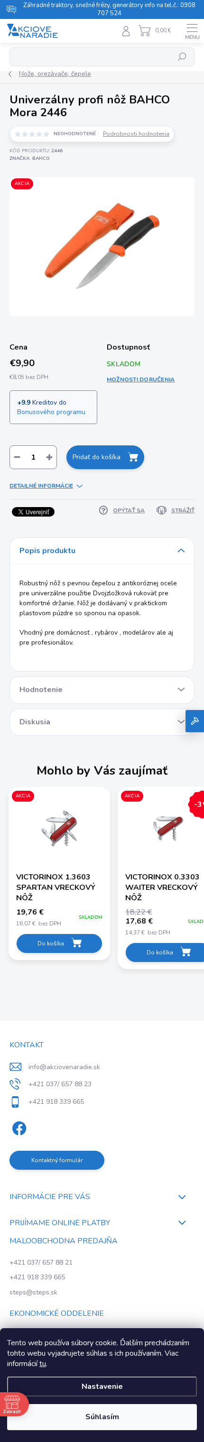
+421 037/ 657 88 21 (41, 1262)
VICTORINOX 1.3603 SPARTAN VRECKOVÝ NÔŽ (55, 887)
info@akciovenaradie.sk (64, 1067)
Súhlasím (102, 1417)
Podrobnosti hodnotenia (136, 134)
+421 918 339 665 (37, 1277)
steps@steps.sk (33, 1292)
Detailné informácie (41, 486)
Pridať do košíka (97, 457)
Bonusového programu (51, 411)
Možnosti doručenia (141, 379)
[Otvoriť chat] (194, 721)
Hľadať (182, 57)
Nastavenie (102, 1386)
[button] (59, 917)
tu (42, 1364)
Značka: (29, 158)
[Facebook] (17, 1126)
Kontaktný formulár (57, 1160)
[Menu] (192, 31)
